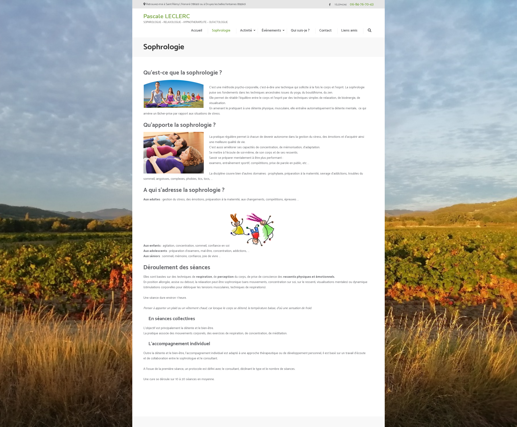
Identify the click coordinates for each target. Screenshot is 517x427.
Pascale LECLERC (166, 16)
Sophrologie (221, 30)
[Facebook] (330, 5)
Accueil (196, 30)
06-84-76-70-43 (362, 4)
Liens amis (349, 30)
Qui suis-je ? (300, 30)
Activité (246, 30)
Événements (271, 30)
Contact (325, 30)
